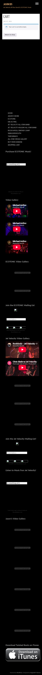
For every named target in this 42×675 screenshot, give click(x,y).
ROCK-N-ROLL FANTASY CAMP (19, 131)
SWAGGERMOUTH (14, 133)
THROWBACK (13, 136)
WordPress (20, 672)
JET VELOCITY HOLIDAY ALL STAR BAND (22, 128)
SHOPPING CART (14, 145)
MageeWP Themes (35, 672)
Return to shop (10, 35)
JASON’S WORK (13, 116)
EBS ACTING (12, 122)
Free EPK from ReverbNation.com (17, 463)
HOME (10, 113)
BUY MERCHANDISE (15, 142)
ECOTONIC (12, 119)
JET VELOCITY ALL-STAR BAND (19, 125)
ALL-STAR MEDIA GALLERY (17, 139)
